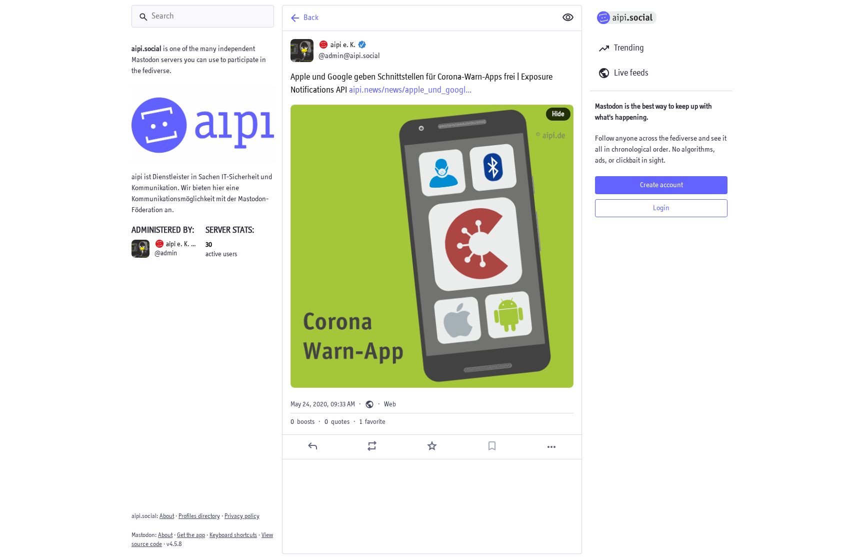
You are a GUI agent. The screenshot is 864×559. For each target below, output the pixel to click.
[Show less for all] (568, 18)
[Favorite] (432, 446)
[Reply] (312, 446)
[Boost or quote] (372, 446)
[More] (552, 447)
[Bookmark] (492, 446)
